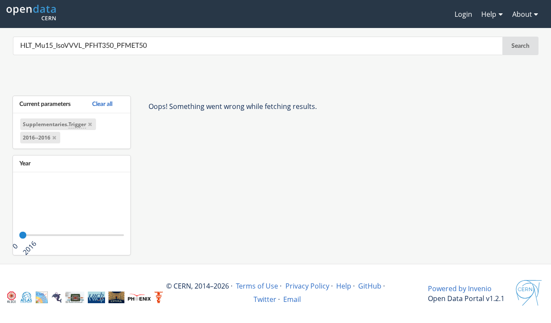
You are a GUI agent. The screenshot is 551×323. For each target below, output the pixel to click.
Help (343, 286)
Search (520, 46)
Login (463, 14)
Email (292, 299)
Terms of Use (257, 286)
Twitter (265, 299)
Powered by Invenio (460, 288)
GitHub (369, 286)
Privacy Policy (307, 286)
